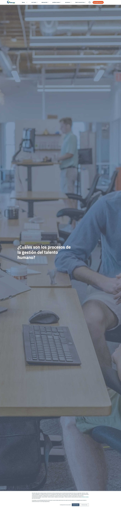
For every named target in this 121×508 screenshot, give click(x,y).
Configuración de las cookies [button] (65, 504)
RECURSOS (67, 2)
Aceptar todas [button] (75, 504)
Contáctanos (98, 2)
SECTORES (33, 2)
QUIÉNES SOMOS (56, 2)
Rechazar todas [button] (84, 504)
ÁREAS (23, 2)
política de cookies (85, 496)
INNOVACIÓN (44, 2)
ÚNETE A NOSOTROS (80, 2)
